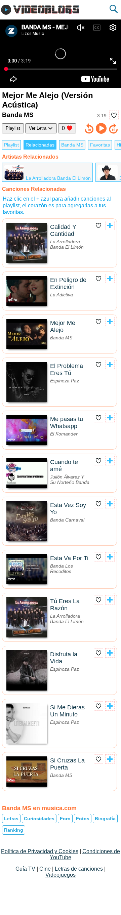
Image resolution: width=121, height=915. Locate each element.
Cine (45, 869)
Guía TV (25, 869)
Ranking (13, 830)
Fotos (82, 818)
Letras (11, 818)
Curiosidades (39, 818)
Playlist (13, 128)
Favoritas (100, 145)
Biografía (105, 818)
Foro (65, 818)
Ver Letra (38, 128)
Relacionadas (40, 145)
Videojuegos (60, 875)
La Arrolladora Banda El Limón (58, 178)
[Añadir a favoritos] (114, 115)
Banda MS (72, 145)
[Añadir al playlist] (110, 225)
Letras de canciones (79, 869)
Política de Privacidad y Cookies (39, 851)
